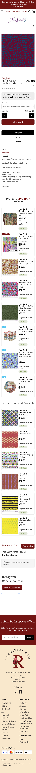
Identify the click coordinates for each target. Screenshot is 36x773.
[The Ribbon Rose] (15, 11)
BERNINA (5, 718)
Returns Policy (25, 712)
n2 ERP (9, 765)
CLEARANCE (6, 703)
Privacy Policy (24, 715)
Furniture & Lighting (8, 724)
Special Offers (7, 738)
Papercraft (5, 715)
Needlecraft (6, 709)
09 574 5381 (19, 7)
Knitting (4, 706)
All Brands (5, 735)
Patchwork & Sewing (9, 721)
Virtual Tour (24, 732)
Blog (21, 739)
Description (18, 133)
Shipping (18, 137)
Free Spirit (6, 78)
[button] (1, 11)
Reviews (18, 142)
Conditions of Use (26, 718)
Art (3, 712)
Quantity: (18, 111)
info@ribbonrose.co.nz (18, 681)
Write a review (28, 546)
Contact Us (23, 703)
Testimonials (24, 742)
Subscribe (29, 637)
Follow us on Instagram (12, 587)
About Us (23, 706)
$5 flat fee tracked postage (18, 4)
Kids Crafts (5, 732)
